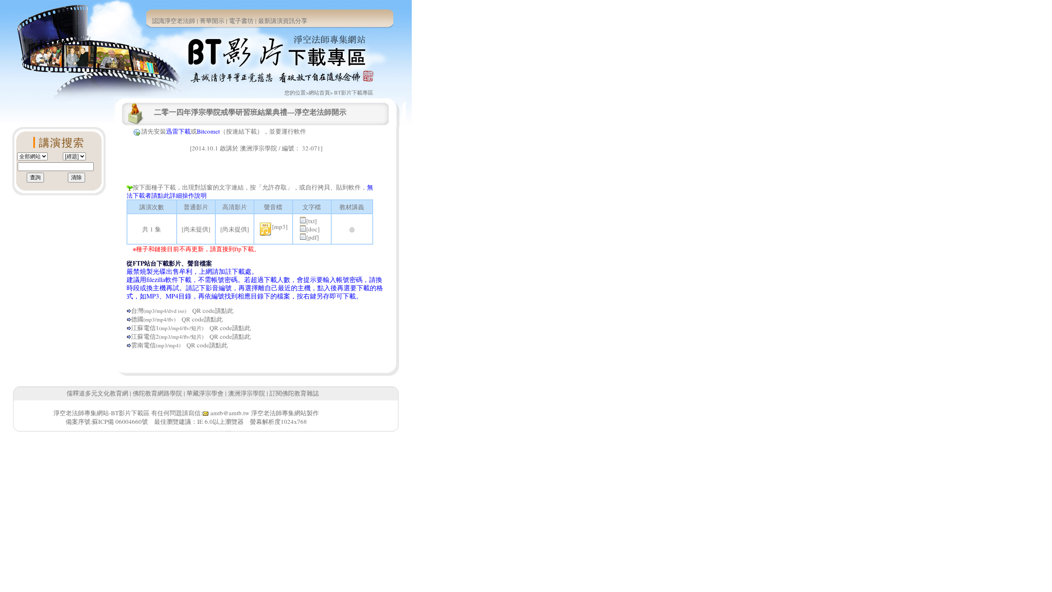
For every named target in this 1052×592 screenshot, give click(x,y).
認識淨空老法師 (173, 20)
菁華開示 (212, 20)
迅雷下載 (178, 131)
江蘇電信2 (145, 336)
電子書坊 (241, 20)
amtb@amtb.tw (229, 413)
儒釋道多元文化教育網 (97, 393)
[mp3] (280, 226)
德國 (137, 319)
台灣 (137, 310)
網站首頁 (319, 92)
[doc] (313, 229)
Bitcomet (208, 131)
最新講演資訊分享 (282, 20)
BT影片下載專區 (353, 92)
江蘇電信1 (145, 328)
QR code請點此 (209, 310)
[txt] (311, 221)
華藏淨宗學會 (205, 393)
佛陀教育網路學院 (157, 393)
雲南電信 (143, 345)
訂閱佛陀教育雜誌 (294, 393)
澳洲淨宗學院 (246, 393)
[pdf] (312, 237)
